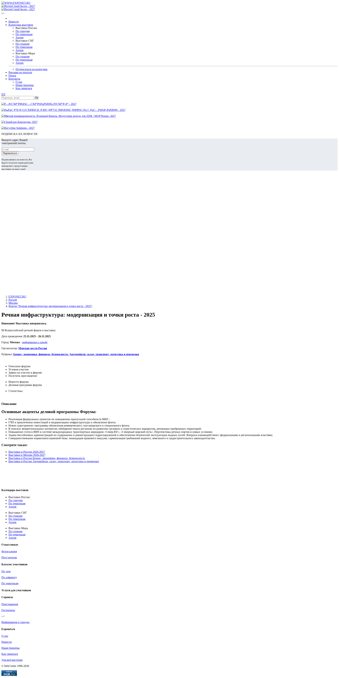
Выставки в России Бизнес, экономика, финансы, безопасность (46, 458)
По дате (6, 571)
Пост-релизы (9, 557)
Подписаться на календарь (31, 69)
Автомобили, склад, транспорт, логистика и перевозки (104, 354)
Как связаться (24, 88)
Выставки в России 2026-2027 (26, 451)
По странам (22, 43)
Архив (19, 37)
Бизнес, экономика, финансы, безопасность (40, 354)
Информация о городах (15, 622)
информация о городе (34, 342)
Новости (13, 21)
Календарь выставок (20, 24)
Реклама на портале (20, 72)
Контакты (14, 78)
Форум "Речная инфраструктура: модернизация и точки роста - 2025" (50, 306)
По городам (23, 31)
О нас (19, 81)
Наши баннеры (25, 85)
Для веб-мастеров (12, 659)
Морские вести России (32, 348)
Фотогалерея (9, 551)
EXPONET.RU (17, 296)
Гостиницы (8, 610)
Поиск (12, 75)
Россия (12, 299)
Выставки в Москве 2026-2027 (26, 454)
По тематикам (24, 34)
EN (3, 94)
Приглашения (9, 604)
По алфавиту (9, 577)
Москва (13, 302)
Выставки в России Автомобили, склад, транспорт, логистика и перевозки (53, 461)
